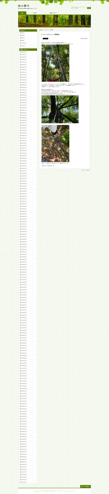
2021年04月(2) (24, 186)
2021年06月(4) (24, 181)
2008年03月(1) (24, 459)
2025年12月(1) (24, 69)
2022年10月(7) (24, 140)
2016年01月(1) (24, 315)
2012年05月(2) (24, 365)
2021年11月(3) (24, 168)
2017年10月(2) (24, 277)
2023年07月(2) (24, 122)
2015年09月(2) (24, 320)
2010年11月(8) (24, 408)
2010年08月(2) (24, 416)
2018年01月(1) (24, 272)
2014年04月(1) (24, 345)
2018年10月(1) (24, 251)
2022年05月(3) (24, 153)
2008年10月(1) (24, 444)
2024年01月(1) (24, 110)
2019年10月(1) (24, 229)
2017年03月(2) (24, 294)
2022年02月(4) (24, 160)
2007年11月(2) (24, 469)
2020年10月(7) (24, 201)
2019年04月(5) (24, 244)
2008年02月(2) (24, 461)
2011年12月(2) (24, 378)
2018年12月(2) (24, 249)
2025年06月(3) (24, 84)
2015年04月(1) (24, 332)
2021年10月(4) (24, 170)
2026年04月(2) (24, 59)
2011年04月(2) (24, 398)
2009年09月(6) (24, 436)
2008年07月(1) (24, 449)
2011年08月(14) (24, 388)
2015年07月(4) (24, 325)
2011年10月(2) (24, 383)
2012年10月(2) (24, 353)
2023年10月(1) (24, 115)
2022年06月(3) (24, 150)
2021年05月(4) (24, 183)
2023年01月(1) (24, 135)
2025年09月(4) (24, 77)
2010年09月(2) (24, 413)
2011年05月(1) (24, 396)
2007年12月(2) (24, 466)
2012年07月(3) (24, 360)
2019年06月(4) (24, 239)
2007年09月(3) (24, 474)
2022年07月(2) (24, 148)
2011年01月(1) (24, 403)
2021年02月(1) (24, 191)
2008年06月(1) (24, 451)
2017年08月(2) (24, 282)
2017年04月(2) (24, 292)
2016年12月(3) (24, 297)
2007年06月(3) (24, 482)
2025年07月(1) (24, 82)
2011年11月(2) (24, 380)
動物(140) (23, 37)
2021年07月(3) (24, 178)
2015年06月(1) (24, 327)
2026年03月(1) (24, 62)
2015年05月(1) (24, 330)
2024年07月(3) (24, 97)
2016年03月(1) (24, 312)
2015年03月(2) (24, 335)
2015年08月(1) (24, 322)
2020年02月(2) (24, 221)
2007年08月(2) (24, 477)
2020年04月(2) (24, 216)
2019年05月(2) (24, 241)
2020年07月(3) (24, 208)
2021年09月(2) (24, 173)
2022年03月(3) (24, 158)
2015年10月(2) (24, 317)
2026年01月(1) (24, 67)
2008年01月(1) (24, 464)
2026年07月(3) (24, 54)
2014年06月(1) (24, 340)
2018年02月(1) (24, 269)
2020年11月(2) (24, 198)
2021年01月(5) (24, 193)
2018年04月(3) (24, 264)
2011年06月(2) (24, 393)
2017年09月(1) (24, 279)
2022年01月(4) (24, 163)
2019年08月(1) (24, 234)
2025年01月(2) (24, 89)
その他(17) (23, 45)
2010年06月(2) (24, 421)
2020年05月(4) (24, 213)
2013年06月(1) (24, 350)
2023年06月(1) (24, 125)
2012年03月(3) (24, 370)
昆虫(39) (22, 35)
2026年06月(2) (24, 57)
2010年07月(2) (24, 418)
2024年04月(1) (24, 105)
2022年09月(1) (24, 143)
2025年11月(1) (24, 72)
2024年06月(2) (24, 100)
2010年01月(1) (24, 431)
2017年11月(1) (24, 274)
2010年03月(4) (24, 426)
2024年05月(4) (24, 102)
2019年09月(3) (24, 231)
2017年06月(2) (24, 287)
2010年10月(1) (24, 411)
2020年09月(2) (24, 203)
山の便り (41, 29)
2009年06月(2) (24, 439)
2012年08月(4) (24, 358)
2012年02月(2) (24, 373)
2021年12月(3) (24, 165)
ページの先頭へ (86, 170)
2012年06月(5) (24, 363)
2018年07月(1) (24, 259)
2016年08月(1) (24, 302)
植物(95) (22, 40)
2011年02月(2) (24, 401)
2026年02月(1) (24, 64)
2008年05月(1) (24, 454)
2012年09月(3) (24, 355)
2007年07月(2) (24, 479)
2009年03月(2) (24, 441)
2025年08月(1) (24, 79)
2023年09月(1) (24, 117)
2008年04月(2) (24, 456)
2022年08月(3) (24, 145)
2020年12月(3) (24, 196)
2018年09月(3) (24, 254)
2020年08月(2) (24, 206)
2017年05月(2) (24, 289)
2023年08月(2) (24, 120)
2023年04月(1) (24, 130)
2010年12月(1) (24, 406)
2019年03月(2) (24, 246)
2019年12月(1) (24, 226)
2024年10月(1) (24, 92)
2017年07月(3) (24, 284)
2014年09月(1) (24, 337)
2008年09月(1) (24, 446)
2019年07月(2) (24, 236)
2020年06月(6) (24, 211)
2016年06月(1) (24, 307)
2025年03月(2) (24, 87)
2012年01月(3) (24, 375)
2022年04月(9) (24, 155)
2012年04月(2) (24, 368)
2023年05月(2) (24, 127)
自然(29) (22, 32)
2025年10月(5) (24, 74)
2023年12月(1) (24, 112)
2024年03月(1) (24, 107)
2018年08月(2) (24, 256)
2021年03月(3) (24, 188)
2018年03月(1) (24, 267)
